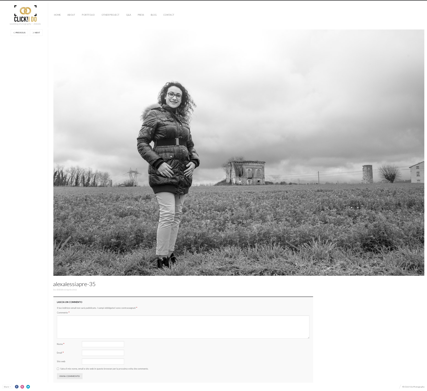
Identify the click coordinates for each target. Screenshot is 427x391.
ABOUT (71, 14)
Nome (60, 344)
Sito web (61, 361)
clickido (60, 289)
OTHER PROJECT (110, 14)
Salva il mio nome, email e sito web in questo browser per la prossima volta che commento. (104, 368)
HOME (57, 14)
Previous (20, 32)
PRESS (141, 14)
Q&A (128, 14)
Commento (63, 312)
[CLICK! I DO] (25, 13)
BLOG (154, 14)
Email (60, 352)
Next (37, 32)
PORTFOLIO (88, 14)
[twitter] (28, 387)
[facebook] (17, 387)
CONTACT (168, 14)
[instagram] (22, 387)
